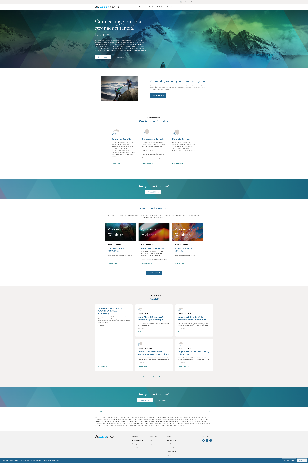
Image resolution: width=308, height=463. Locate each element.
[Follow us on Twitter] (210, 440)
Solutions (141, 7)
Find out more (157, 95)
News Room (170, 444)
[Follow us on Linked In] (203, 440)
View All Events (153, 273)
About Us (169, 7)
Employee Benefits (137, 440)
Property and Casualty (138, 444)
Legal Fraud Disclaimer (104, 411)
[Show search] (181, 2)
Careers (169, 455)
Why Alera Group (171, 440)
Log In (208, 2)
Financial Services (137, 448)
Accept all (302, 460)
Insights (160, 7)
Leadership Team (171, 448)
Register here (112, 263)
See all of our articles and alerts (153, 377)
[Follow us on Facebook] (207, 440)
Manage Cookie (289, 460)
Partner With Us (171, 451)
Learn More (56, 460)
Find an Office (189, 2)
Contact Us (199, 2)
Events (151, 7)
